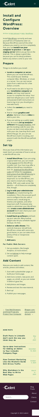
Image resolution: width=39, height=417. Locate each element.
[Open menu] (35, 3)
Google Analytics (24, 125)
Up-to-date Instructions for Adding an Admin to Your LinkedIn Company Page (14, 349)
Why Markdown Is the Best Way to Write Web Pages (13, 372)
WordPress (29, 33)
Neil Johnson (15, 33)
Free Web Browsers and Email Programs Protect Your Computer (12, 312)
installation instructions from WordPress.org (20, 173)
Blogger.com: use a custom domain (30, 312)
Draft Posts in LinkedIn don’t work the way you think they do (14, 338)
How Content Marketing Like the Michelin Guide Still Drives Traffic (14, 361)
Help (23, 33)
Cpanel (14, 163)
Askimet (15, 253)
